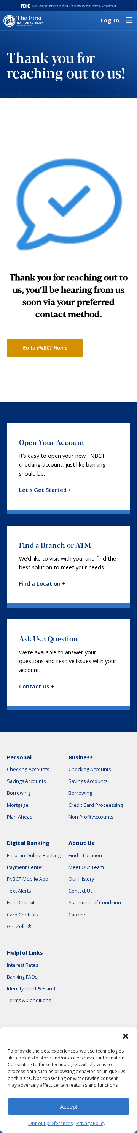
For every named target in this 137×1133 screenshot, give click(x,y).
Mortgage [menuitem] (18, 805)
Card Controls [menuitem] (22, 914)
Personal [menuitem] (19, 757)
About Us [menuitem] (81, 843)
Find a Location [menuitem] (85, 855)
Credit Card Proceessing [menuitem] (95, 805)
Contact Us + (36, 686)
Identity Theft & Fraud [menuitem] (31, 988)
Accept (68, 1106)
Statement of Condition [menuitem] (94, 902)
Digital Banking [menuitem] (28, 843)
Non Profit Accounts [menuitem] (90, 817)
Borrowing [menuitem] (18, 793)
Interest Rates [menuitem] (22, 965)
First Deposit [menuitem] (21, 902)
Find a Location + (42, 583)
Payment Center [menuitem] (25, 867)
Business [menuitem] (80, 757)
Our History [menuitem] (81, 879)
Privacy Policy (90, 1123)
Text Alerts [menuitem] (19, 891)
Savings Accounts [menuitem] (26, 781)
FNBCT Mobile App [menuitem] (27, 879)
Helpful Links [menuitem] (25, 952)
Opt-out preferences (50, 1123)
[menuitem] (129, 20)
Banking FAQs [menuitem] (22, 977)
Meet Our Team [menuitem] (86, 867)
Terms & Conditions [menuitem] (29, 1000)
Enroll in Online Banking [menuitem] (34, 855)
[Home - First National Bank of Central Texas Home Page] (23, 20)
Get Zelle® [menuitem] (19, 926)
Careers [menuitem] (77, 914)
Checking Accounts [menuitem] (28, 769)
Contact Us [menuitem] (80, 891)
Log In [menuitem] (109, 20)
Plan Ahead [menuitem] (20, 817)
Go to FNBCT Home (44, 347)
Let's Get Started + (45, 489)
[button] (125, 1036)
